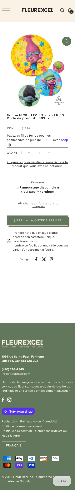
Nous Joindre (11, 435)
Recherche (9, 421)
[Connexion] (62, 10)
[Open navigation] (7, 10)
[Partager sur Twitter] (44, 259)
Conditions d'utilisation (51, 430)
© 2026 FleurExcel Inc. (18, 477)
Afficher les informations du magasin (38, 205)
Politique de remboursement (22, 426)
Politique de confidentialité (39, 421)
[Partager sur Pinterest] (51, 259)
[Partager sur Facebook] (36, 259)
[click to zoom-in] (66, 41)
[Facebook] (3, 399)
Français (13, 445)
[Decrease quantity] (29, 153)
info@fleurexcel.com (16, 373)
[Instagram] (9, 399)
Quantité (14, 152)
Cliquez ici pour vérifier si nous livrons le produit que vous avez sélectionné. (37, 164)
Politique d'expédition (17, 430)
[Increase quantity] (49, 153)
